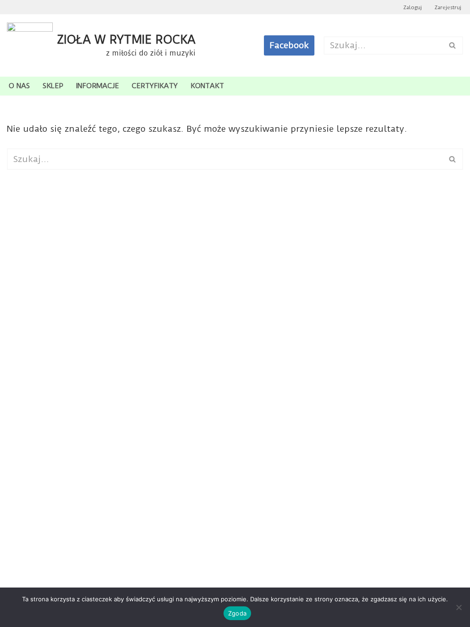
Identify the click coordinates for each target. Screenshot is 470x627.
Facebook (289, 45)
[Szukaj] (452, 45)
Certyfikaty (155, 86)
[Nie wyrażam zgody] (458, 607)
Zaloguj (412, 7)
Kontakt (207, 86)
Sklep (53, 86)
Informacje (97, 86)
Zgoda (237, 613)
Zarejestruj (448, 7)
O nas (19, 86)
